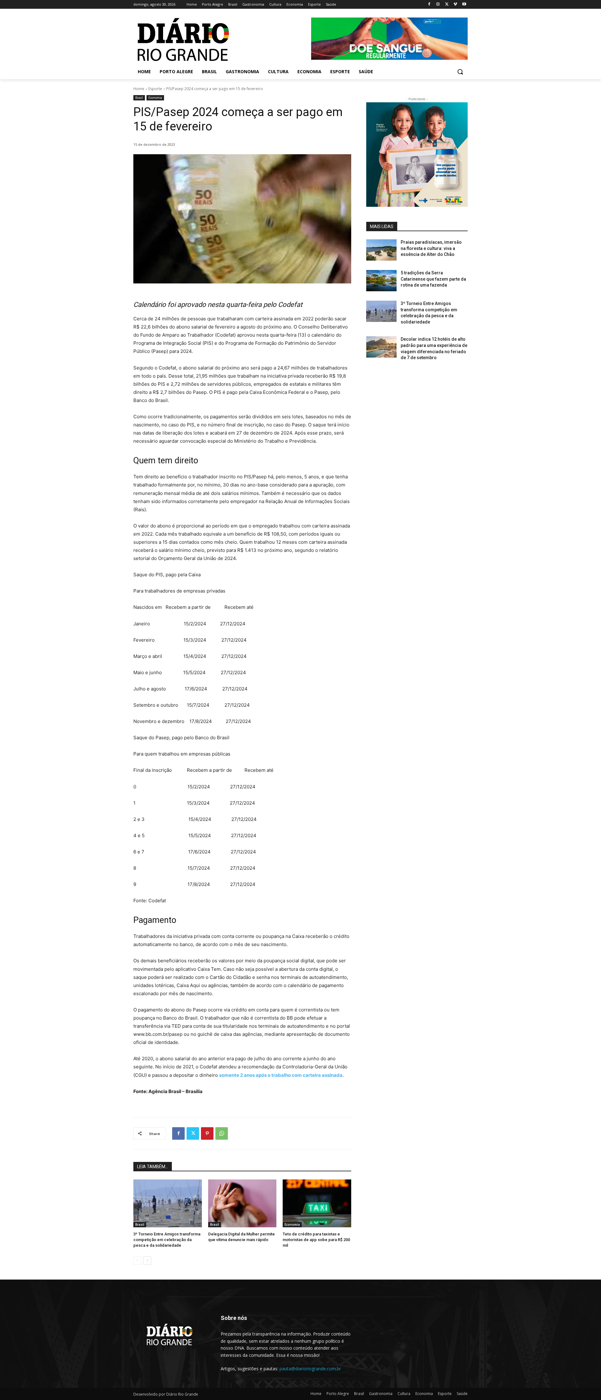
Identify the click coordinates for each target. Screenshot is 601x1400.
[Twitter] (446, 4)
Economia (155, 97)
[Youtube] (464, 4)
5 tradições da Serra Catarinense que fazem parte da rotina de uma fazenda (433, 279)
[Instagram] (438, 4)
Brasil (139, 97)
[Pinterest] (207, 1133)
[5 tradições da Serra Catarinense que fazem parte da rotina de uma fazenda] (381, 280)
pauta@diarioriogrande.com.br (310, 1369)
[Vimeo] (455, 4)
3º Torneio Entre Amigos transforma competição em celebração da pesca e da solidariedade (166, 1240)
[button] (460, 71)
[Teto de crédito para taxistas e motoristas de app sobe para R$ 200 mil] (317, 1203)
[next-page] (147, 1260)
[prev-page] (137, 1260)
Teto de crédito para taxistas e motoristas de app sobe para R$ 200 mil (316, 1240)
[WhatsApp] (221, 1133)
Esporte (155, 88)
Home (138, 88)
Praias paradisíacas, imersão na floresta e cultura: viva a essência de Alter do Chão (431, 248)
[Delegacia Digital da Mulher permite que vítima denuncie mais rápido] (242, 1203)
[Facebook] (429, 4)
